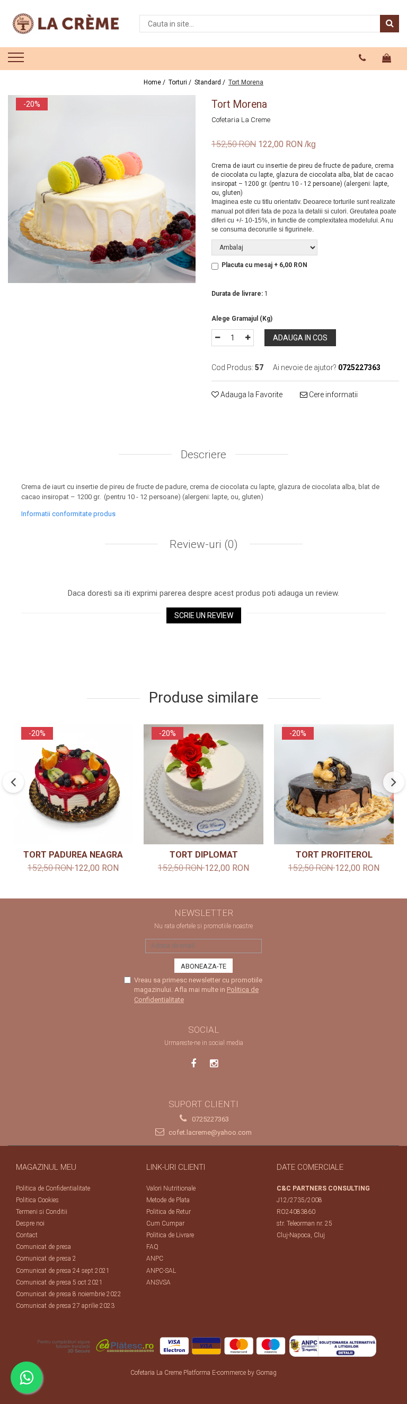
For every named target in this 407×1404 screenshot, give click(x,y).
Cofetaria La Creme (240, 120)
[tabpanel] (102, 189)
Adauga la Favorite (250, 394)
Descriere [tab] (203, 454)
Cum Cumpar (165, 1223)
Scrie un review (203, 615)
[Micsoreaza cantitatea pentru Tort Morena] (217, 337)
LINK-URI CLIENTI (175, 1167)
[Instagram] (214, 1063)
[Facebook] (193, 1063)
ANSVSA (158, 1282)
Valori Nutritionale (171, 1188)
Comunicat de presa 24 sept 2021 (63, 1270)
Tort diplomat (204, 855)
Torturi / (181, 82)
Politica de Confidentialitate (53, 1188)
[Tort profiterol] (334, 784)
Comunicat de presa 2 (46, 1258)
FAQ (152, 1247)
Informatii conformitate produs (68, 514)
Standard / (210, 82)
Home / (155, 82)
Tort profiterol (334, 855)
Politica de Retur (168, 1211)
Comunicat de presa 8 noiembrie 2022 (68, 1294)
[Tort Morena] (102, 189)
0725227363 (209, 1119)
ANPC (154, 1258)
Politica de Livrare (170, 1235)
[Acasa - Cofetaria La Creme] (66, 23)
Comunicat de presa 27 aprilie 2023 (65, 1305)
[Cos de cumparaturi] (387, 58)
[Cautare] (389, 23)
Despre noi (30, 1223)
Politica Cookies (37, 1200)
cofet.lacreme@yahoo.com (209, 1132)
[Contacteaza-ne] (362, 58)
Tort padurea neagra (73, 855)
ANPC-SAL (161, 1270)
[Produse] (17, 61)
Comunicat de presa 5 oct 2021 (59, 1282)
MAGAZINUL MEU (46, 1167)
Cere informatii (332, 394)
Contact (27, 1235)
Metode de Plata (168, 1200)
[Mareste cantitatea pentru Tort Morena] (248, 337)
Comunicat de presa (43, 1247)
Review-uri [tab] (202, 544)
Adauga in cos (300, 337)
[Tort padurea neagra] (73, 784)
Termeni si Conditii (41, 1211)
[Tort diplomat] (203, 784)
